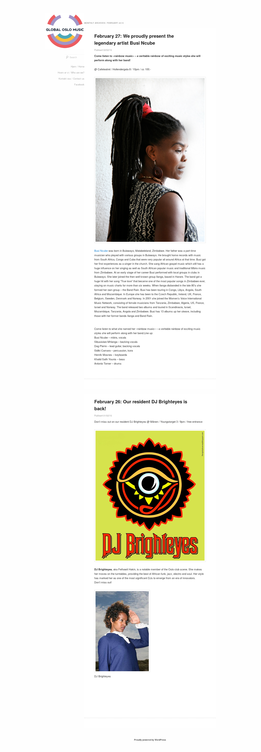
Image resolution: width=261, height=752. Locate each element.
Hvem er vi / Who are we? (71, 72)
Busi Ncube (101, 250)
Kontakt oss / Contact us (71, 78)
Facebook (79, 84)
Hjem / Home (77, 66)
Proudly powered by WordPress (150, 739)
